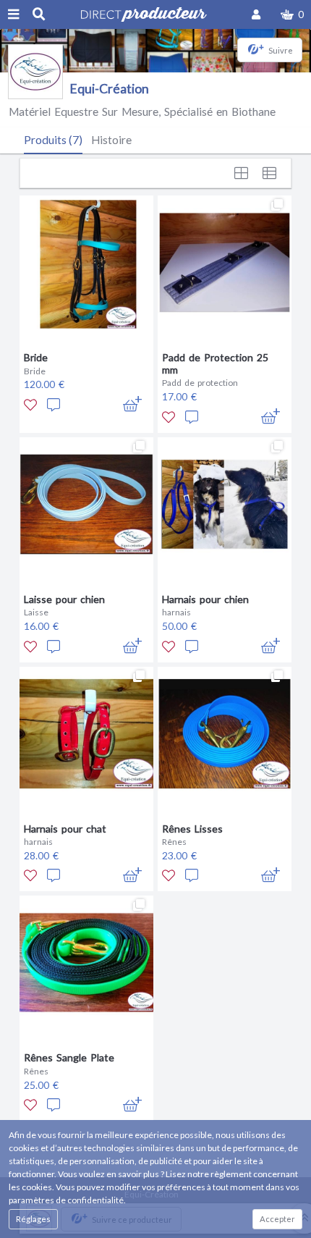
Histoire (111, 139)
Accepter (277, 1219)
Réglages (33, 1219)
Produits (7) (53, 139)
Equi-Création (109, 88)
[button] (292, 14)
